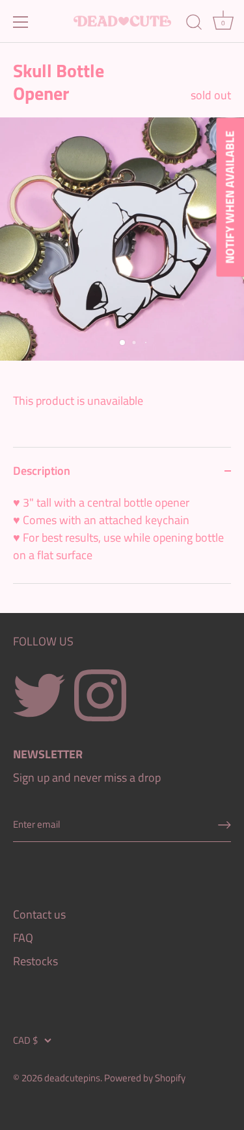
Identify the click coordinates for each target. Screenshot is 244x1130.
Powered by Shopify (144, 1077)
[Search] (194, 24)
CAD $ (25, 1040)
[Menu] (21, 22)
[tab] (122, 538)
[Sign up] (224, 824)
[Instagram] (100, 694)
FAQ (23, 937)
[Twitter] (39, 694)
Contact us (39, 914)
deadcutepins (72, 1077)
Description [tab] (41, 470)
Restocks (35, 961)
